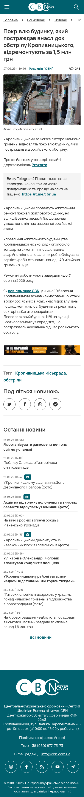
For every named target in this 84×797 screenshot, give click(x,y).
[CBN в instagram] (11, 767)
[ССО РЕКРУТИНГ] (42, 350)
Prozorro (39, 164)
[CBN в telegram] (73, 767)
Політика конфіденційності (42, 737)
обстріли (12, 380)
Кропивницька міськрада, (41, 373)
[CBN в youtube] (57, 767)
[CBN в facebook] (26, 767)
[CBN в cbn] (42, 767)
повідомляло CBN (23, 290)
